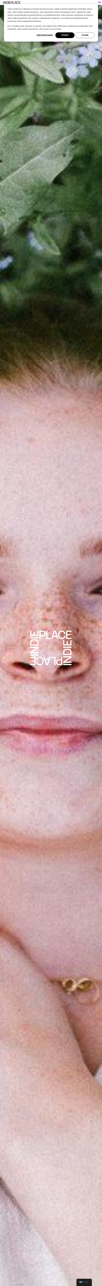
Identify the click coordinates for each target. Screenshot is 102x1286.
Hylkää (85, 35)
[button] (100, 2)
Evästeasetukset (45, 35)
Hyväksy (65, 35)
